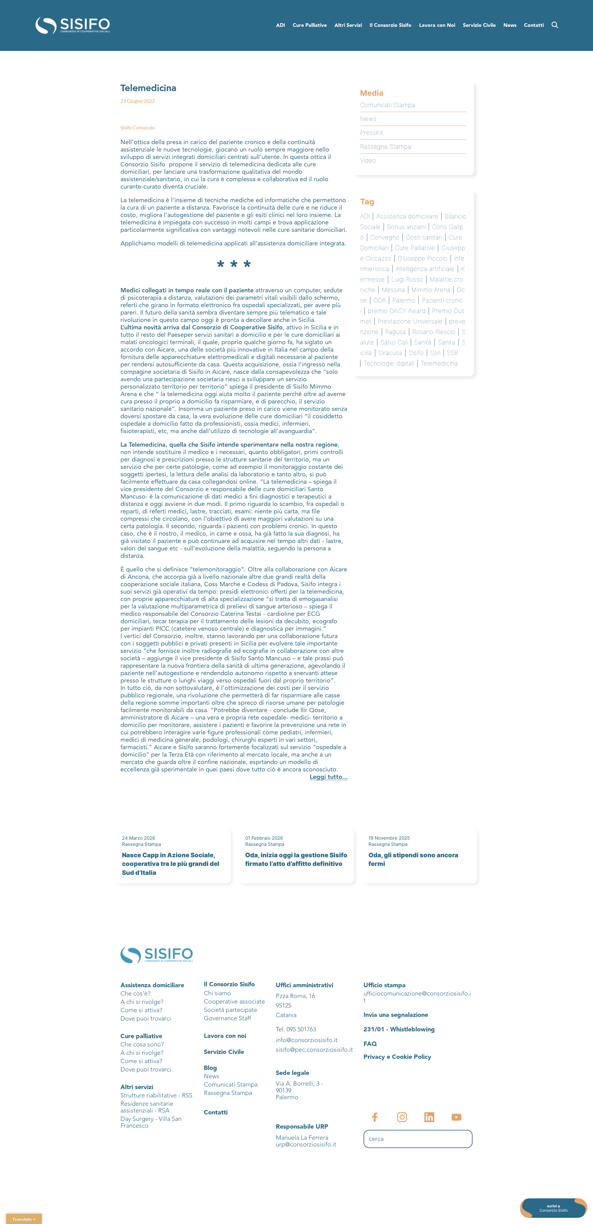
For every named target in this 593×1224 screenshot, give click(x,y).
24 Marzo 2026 (138, 838)
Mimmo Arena (430, 290)
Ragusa (395, 332)
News (368, 119)
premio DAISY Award (397, 311)
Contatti (216, 1112)
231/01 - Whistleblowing (399, 1029)
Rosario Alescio (433, 332)
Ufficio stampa (385, 985)
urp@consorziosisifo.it (307, 1144)
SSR (452, 353)
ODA (379, 300)
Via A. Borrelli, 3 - (299, 1083)
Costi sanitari (424, 237)
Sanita (446, 342)
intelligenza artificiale (425, 269)
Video (368, 160)
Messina (393, 290)
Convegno (384, 237)
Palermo (403, 300)
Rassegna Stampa (385, 146)
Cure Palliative (415, 248)
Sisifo (416, 353)
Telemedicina (439, 363)
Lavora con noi (225, 1036)
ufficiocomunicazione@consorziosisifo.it (417, 997)
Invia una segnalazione (396, 1015)
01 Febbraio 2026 (264, 838)
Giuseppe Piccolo (423, 258)
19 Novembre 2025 (389, 838)
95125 (283, 1005)
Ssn (435, 353)
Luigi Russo (407, 279)
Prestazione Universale (410, 321)
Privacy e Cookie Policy (397, 1057)
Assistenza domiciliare (407, 216)
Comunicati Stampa (387, 105)
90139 (284, 1090)
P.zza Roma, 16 (295, 996)
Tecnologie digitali (389, 363)
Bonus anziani (406, 227)
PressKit (371, 132)
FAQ (370, 1044)
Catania (286, 1015)
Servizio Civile (224, 1052)
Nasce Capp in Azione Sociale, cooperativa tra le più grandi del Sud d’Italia (170, 864)
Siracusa (390, 353)
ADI (365, 216)
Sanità (422, 342)
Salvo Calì (394, 342)
